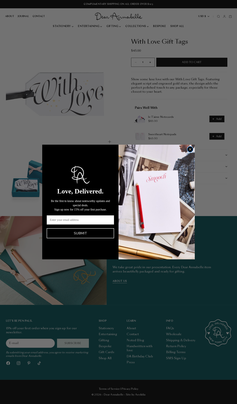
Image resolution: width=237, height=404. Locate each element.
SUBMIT (80, 233)
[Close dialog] (190, 149)
